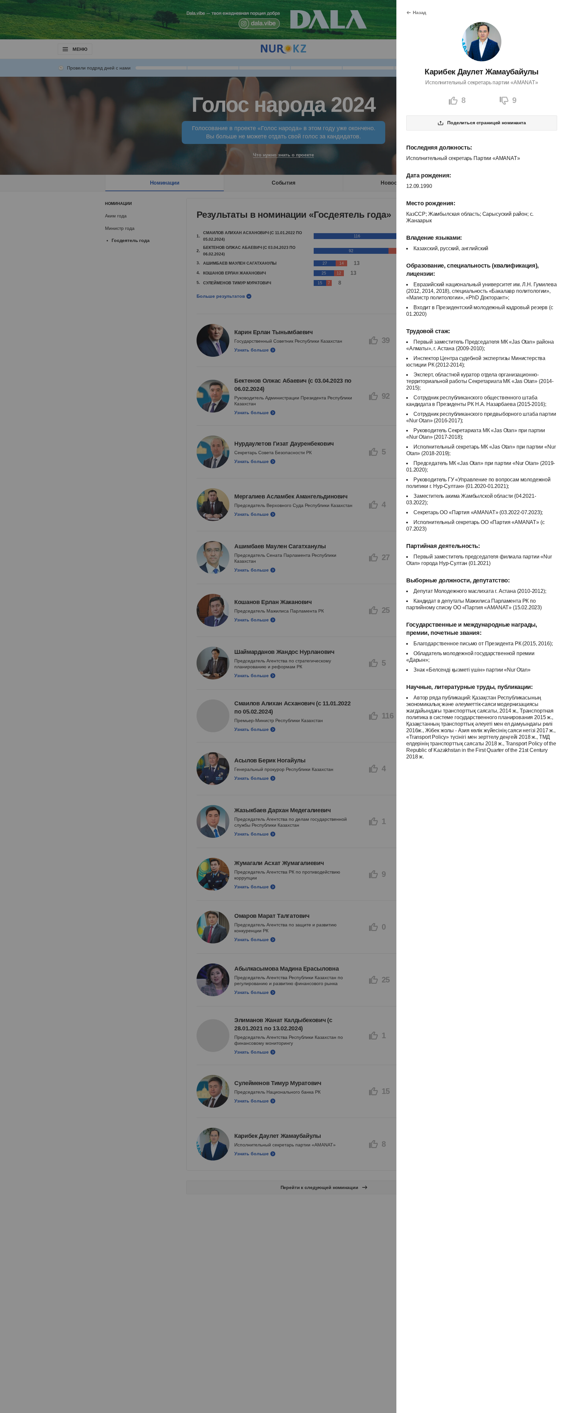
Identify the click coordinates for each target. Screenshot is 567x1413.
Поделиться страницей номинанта (486, 122)
